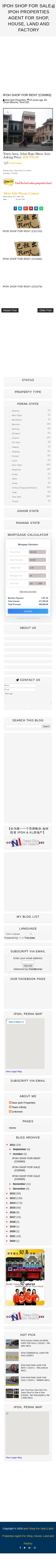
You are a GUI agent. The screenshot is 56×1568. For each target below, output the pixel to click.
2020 (13, 1231)
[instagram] (34, 1548)
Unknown (17, 1111)
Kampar (15, 456)
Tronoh (15, 501)
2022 (13, 1240)
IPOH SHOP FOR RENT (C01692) (22, 259)
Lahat (14, 460)
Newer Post (10, 310)
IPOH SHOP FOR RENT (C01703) (22, 231)
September (20, 1149)
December (19, 1188)
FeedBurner (35, 969)
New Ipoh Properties (23, 1102)
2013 (13, 1198)
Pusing (15, 474)
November (19, 1184)
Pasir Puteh (17, 465)
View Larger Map (14, 1071)
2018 (13, 1221)
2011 (13, 1144)
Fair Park (16, 442)
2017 (13, 1217)
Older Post (45, 310)
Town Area (16, 497)
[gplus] (30, 1548)
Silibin (14, 479)
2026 (40, 583)
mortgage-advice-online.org (28, 618)
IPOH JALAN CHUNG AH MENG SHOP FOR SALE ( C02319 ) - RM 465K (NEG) (35, 1343)
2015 (13, 1207)
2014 (13, 1202)
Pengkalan (16, 470)
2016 (13, 1212)
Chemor (15, 438)
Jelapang (16, 451)
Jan (31, 583)
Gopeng (15, 447)
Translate (29, 937)
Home (12, 1127)
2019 (13, 1226)
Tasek (14, 492)
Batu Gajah (17, 415)
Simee (14, 483)
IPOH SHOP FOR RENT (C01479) (22, 286)
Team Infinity (19, 1107)
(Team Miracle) (10, 102)
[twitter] (24, 1548)
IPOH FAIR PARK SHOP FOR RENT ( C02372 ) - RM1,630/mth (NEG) (34, 1368)
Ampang (15, 411)
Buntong (15, 429)
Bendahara (17, 420)
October (18, 1154)
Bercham (16, 424)
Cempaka (16, 433)
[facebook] (20, 1548)
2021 (13, 1236)
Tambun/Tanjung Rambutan (24, 488)
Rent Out (24, 102)
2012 (13, 1193)
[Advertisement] (28, 64)
